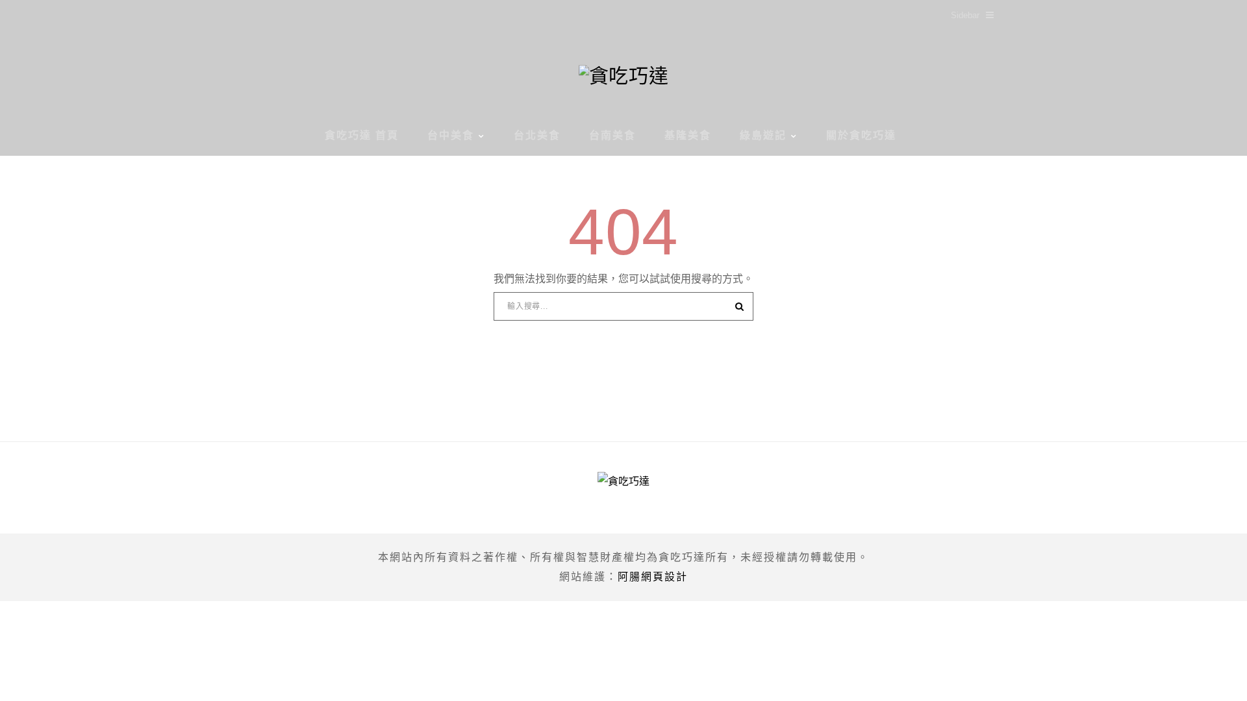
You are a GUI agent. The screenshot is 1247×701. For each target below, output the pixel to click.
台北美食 (537, 135)
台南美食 (612, 135)
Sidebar (965, 15)
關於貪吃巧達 (861, 135)
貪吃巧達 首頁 (362, 135)
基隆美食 (687, 135)
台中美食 (450, 135)
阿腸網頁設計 (653, 576)
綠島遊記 (763, 135)
